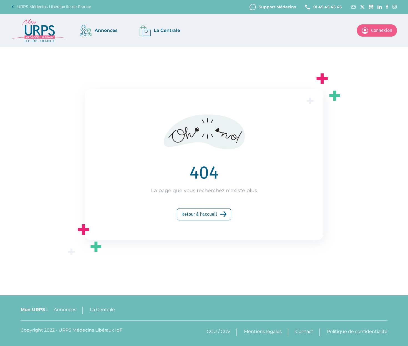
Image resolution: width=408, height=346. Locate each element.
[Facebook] (387, 7)
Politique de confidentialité (357, 331)
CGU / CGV (218, 331)
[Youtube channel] (371, 7)
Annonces (65, 309)
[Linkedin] (379, 7)
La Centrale (102, 309)
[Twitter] (362, 7)
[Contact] (353, 7)
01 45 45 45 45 (327, 6)
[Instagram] (394, 7)
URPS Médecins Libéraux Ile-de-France (54, 6)
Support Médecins (277, 6)
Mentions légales (263, 331)
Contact (304, 331)
